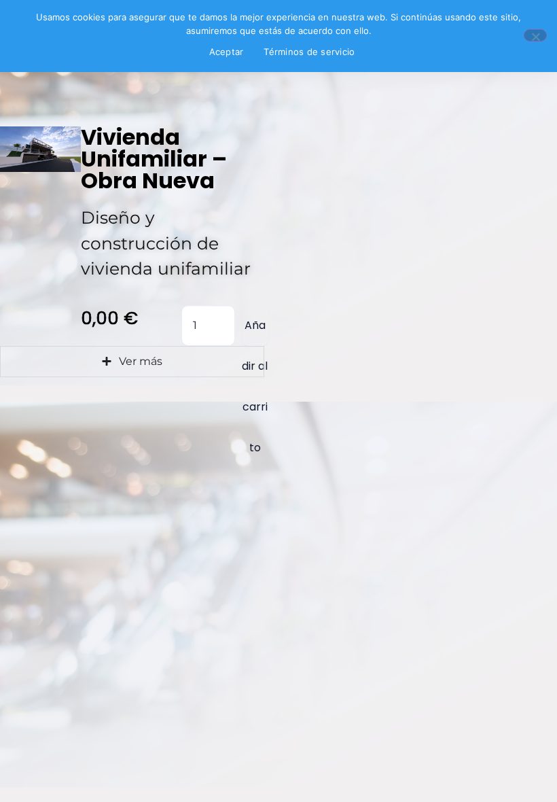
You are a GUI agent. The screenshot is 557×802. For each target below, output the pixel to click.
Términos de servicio (309, 51)
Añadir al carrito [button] (255, 331)
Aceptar (226, 51)
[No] (535, 35)
